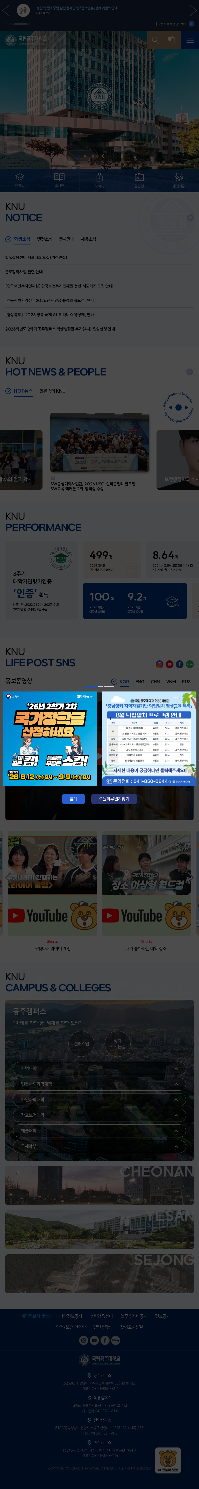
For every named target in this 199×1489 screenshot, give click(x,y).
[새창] (50, 738)
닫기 (73, 798)
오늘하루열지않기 (114, 798)
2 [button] (100, 686)
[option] (50, 738)
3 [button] (106, 686)
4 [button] (111, 686)
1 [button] (91, 686)
